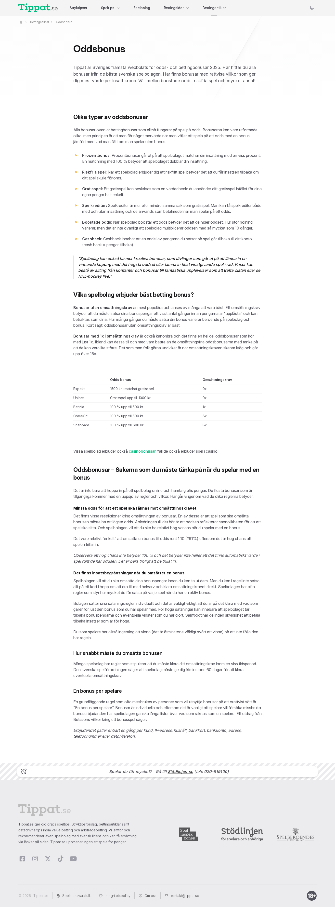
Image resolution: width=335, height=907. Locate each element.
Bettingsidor (174, 8)
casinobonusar (142, 451)
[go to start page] (20, 22)
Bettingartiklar (214, 8)
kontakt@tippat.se (184, 895)
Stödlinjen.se (180, 771)
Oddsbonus (64, 22)
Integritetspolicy (117, 895)
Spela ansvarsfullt (76, 895)
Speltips (107, 8)
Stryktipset (78, 8)
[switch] (312, 8)
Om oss (150, 895)
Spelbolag (141, 8)
